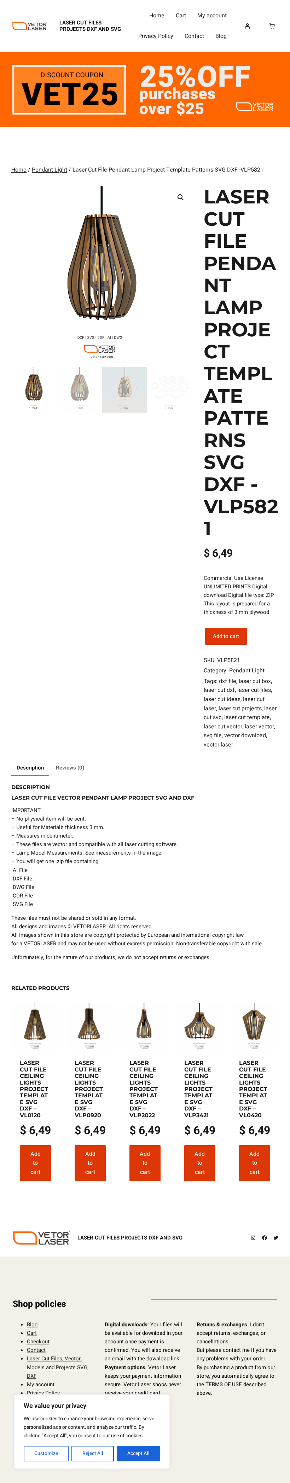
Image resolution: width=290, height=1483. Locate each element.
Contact (36, 1350)
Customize (46, 1453)
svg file (213, 735)
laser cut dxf (219, 690)
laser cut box (255, 681)
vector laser (218, 744)
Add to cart (226, 636)
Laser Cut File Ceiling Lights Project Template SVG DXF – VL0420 (253, 1089)
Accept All (138, 1453)
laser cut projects (240, 708)
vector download (245, 735)
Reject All (92, 1453)
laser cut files (254, 690)
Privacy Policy (43, 1393)
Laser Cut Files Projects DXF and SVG (90, 26)
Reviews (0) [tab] (70, 768)
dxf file (227, 681)
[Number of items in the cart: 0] (272, 26)
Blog (32, 1324)
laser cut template (247, 717)
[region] (92, 1431)
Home (19, 170)
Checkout (38, 1341)
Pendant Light (49, 170)
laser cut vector (223, 726)
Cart (32, 1333)
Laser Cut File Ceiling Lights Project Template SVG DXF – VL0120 (34, 1089)
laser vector (259, 726)
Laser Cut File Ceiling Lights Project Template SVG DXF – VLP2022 (143, 1089)
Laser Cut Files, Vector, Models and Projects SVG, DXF (57, 1367)
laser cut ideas (222, 699)
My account (40, 1384)
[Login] (247, 26)
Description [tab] (30, 768)
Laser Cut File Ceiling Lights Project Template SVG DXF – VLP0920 (89, 1089)
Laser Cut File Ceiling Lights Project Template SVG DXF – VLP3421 (198, 1089)
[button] (180, 197)
